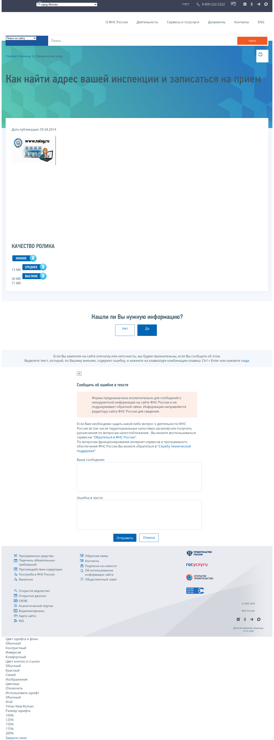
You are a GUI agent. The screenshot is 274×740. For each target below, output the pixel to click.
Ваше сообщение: (91, 459)
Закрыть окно (16, 738)
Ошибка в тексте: (90, 498)
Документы (216, 22)
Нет (125, 328)
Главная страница (18, 56)
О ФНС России (117, 22)
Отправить (125, 538)
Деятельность (147, 22)
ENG (261, 22)
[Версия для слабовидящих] (186, 4)
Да (147, 328)
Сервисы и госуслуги (183, 22)
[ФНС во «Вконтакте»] (245, 4)
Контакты (241, 22)
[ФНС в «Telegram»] (259, 4)
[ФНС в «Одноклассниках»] (252, 4)
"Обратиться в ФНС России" (114, 437)
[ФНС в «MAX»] (265, 4)
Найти (252, 40)
